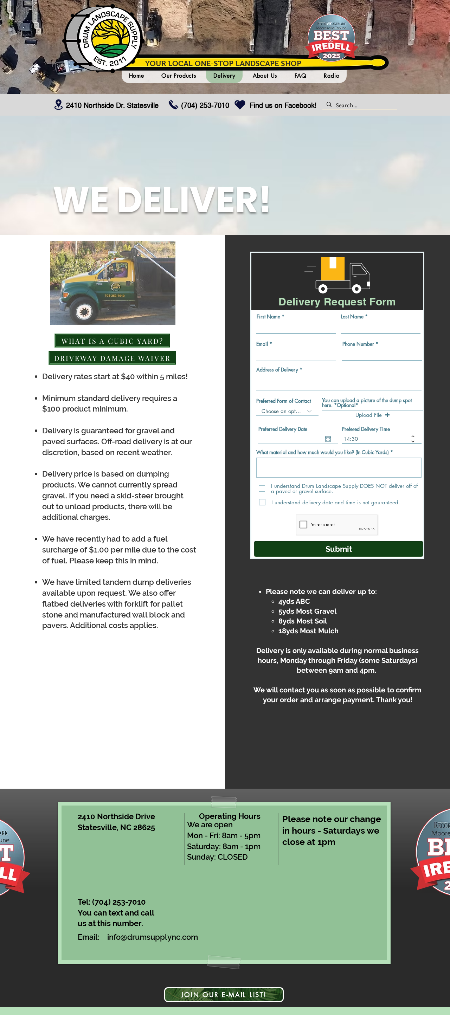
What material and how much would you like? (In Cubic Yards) (322, 452)
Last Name (352, 316)
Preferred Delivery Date (282, 429)
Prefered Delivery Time (366, 429)
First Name (268, 316)
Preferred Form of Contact (283, 401)
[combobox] (339, 382)
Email (262, 344)
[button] (372, 414)
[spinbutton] (376, 438)
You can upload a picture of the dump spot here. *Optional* (367, 403)
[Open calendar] (328, 439)
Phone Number (358, 344)
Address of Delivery (277, 369)
